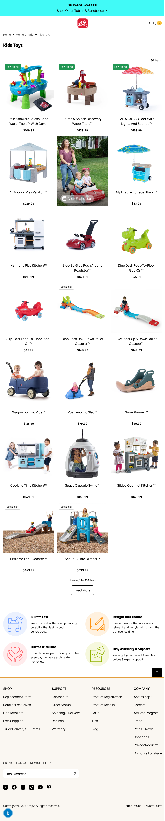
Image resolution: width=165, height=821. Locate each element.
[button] (8, 813)
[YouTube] (40, 787)
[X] (5, 787)
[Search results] (148, 23)
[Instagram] (23, 787)
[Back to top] (157, 672)
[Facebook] (14, 787)
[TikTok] (31, 787)
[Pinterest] (48, 787)
